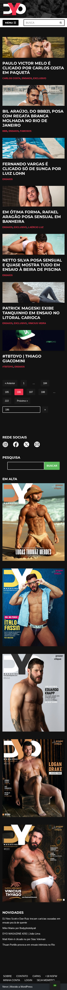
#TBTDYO (7, 367)
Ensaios (27, 78)
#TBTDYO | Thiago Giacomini (21, 358)
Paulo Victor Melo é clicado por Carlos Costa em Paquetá (33, 68)
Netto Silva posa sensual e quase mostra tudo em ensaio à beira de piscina (32, 265)
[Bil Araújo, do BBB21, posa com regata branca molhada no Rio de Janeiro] (33, 95)
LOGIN (28, 980)
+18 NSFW (51, 976)
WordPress (26, 986)
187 (31, 392)
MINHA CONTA (11, 980)
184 (45, 383)
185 (7, 392)
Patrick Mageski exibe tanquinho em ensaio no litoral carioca (31, 313)
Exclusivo (39, 78)
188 (43, 392)
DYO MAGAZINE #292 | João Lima (21, 933)
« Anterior (10, 383)
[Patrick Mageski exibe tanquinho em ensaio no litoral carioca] (33, 292)
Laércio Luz (36, 227)
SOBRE (7, 976)
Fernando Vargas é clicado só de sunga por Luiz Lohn (31, 169)
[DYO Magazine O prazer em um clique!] (14, 9)
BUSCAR (52, 465)
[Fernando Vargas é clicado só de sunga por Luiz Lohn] (33, 148)
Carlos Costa (11, 78)
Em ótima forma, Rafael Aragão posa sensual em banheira (31, 217)
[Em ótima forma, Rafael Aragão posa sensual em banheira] (33, 196)
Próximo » (22, 400)
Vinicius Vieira (37, 323)
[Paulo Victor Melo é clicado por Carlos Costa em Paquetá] (33, 47)
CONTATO (22, 976)
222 (7, 400)
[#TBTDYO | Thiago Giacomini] (33, 340)
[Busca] (61, 22)
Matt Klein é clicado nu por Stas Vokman (23, 939)
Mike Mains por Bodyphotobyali (19, 928)
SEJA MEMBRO (46, 980)
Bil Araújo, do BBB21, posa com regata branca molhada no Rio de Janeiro (32, 118)
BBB (4, 131)
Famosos (25, 131)
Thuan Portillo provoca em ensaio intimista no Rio (28, 944)
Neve (5, 986)
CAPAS (37, 976)
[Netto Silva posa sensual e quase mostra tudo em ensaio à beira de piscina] (33, 244)
